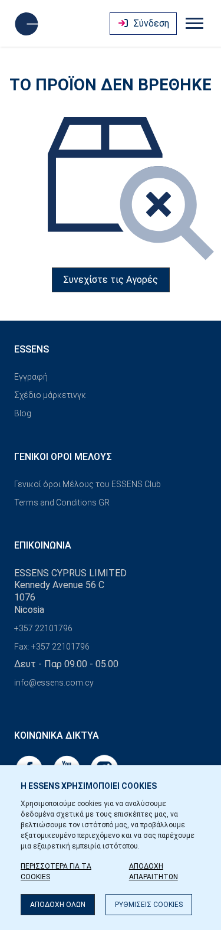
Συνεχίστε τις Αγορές (110, 279)
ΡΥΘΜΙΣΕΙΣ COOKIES (149, 904)
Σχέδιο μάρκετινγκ (50, 395)
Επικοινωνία (42, 545)
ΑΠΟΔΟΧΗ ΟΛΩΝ (57, 904)
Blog (22, 413)
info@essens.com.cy (54, 682)
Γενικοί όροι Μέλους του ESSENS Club (87, 484)
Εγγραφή (31, 376)
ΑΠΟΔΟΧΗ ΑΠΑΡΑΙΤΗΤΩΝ (153, 871)
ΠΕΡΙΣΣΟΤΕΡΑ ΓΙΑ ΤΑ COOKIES (56, 871)
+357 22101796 (43, 628)
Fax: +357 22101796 (52, 646)
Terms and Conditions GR (62, 502)
